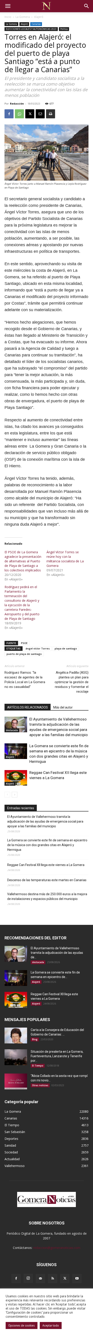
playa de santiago (66, 648)
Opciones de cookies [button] (21, 1325)
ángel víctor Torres (38, 648)
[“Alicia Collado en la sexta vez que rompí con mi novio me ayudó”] (16, 1081)
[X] (29, 113)
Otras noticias (40, 1085)
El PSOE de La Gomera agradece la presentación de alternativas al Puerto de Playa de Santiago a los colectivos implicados (23, 561)
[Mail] (40, 1278)
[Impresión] (50, 113)
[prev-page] (7, 794)
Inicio (8, 17)
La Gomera (23, 17)
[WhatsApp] (19, 113)
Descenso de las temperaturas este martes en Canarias (46, 880)
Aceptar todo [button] (50, 1325)
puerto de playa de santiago (24, 654)
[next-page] (14, 794)
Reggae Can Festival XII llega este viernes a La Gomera (45, 865)
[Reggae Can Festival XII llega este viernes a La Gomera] (16, 778)
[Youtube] (76, 1278)
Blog (34, 1039)
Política (64, 29)
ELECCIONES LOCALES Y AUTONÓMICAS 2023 (31, 29)
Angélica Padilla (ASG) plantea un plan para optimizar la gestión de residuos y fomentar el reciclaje (71, 682)
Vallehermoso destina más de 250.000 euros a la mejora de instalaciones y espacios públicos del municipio (47, 896)
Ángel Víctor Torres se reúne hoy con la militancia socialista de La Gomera (65, 559)
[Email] (40, 113)
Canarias (36, 24)
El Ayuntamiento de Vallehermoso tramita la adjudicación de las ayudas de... (57, 952)
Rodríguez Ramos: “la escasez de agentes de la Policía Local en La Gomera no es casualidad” (25, 679)
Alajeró (38, 17)
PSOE (24, 643)
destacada (12, 730)
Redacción (17, 103)
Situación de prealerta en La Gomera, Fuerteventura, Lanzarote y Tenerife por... (57, 1056)
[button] (7, 6)
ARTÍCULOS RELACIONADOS (27, 707)
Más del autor (63, 707)
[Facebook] (9, 113)
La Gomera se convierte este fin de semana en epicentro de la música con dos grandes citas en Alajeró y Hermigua (47, 845)
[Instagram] (28, 1278)
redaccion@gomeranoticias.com (56, 1248)
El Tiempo (37, 1065)
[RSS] (52, 1278)
